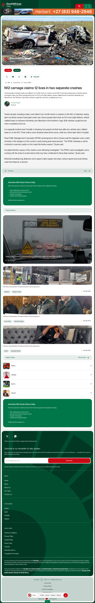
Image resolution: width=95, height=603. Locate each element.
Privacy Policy (8, 536)
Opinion (59, 595)
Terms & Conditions (10, 533)
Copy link (36, 77)
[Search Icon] (79, 6)
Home (6, 480)
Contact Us (8, 494)
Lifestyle (53, 595)
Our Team (7, 491)
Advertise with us (9, 550)
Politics (42, 595)
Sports (47, 595)
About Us (7, 487)
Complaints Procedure (11, 554)
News (6, 484)
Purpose (7, 547)
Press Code (8, 543)
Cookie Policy (8, 540)
